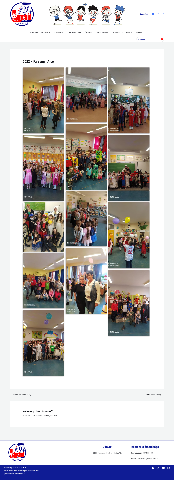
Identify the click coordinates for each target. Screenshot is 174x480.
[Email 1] (163, 14)
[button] (49, 32)
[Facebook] (153, 14)
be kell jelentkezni (51, 415)
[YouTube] (163, 468)
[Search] (162, 39)
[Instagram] (158, 14)
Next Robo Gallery (155, 395)
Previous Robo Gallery (20, 395)
